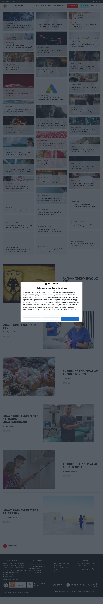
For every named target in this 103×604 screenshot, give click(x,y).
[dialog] (51, 302)
